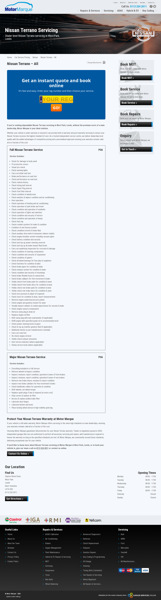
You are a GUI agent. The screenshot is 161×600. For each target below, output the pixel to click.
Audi (122, 534)
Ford (122, 543)
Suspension (49, 571)
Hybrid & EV (133, 10)
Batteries (86, 539)
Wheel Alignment (89, 580)
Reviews (142, 3)
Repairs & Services (90, 10)
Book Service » (129, 102)
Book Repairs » (129, 124)
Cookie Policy (13, 561)
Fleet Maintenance (52, 552)
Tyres (47, 575)
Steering (86, 566)
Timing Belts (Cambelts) (92, 571)
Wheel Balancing (51, 584)
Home (115, 3)
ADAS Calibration (52, 534)
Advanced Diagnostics (91, 534)
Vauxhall (124, 552)
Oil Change (87, 561)
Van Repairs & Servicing (92, 575)
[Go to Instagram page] (154, 6)
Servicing (108, 10)
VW (122, 557)
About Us (123, 3)
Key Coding (148, 10)
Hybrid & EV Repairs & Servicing (58, 557)
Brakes (48, 543)
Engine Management (53, 548)
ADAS (120, 10)
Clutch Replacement (91, 543)
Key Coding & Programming (94, 557)
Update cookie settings (13, 596)
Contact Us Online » (18, 453)
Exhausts (86, 548)
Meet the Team (132, 3)
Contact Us (151, 3)
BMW (123, 539)
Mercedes (125, 548)
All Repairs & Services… (92, 584)
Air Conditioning (51, 539)
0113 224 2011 (134, 6)
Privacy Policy (13, 557)
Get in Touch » (129, 149)
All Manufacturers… (128, 561)
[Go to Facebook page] (151, 6)
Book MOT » (128, 77)
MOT (47, 561)
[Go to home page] (19, 7)
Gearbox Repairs (89, 552)
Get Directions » (14, 498)
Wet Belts (49, 580)
